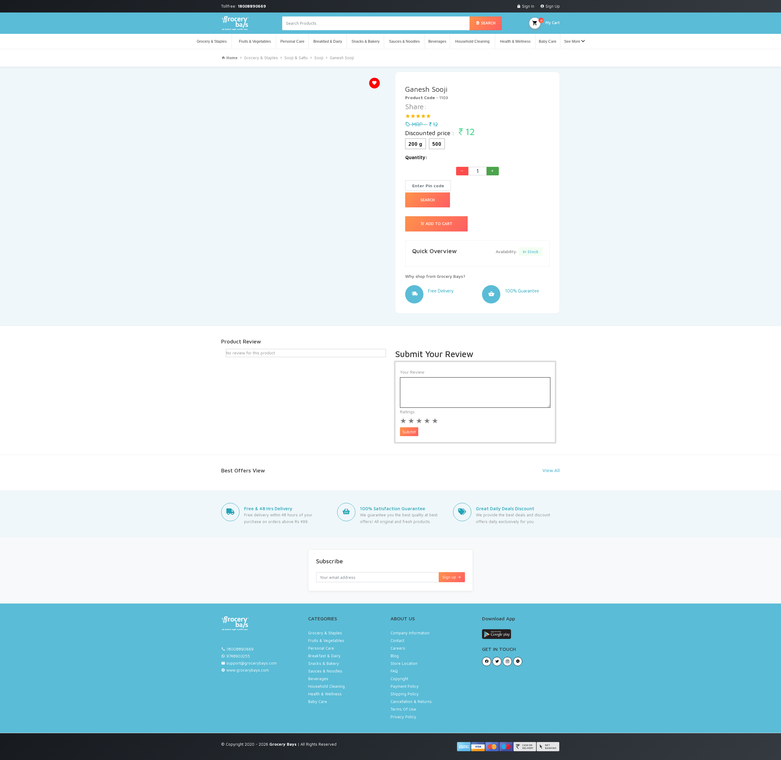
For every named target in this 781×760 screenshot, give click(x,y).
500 (436, 144)
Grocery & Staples (212, 41)
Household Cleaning (472, 41)
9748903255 (238, 656)
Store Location (403, 663)
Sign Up (552, 6)
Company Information (410, 632)
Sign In (527, 6)
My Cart (550, 21)
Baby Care (547, 41)
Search (487, 22)
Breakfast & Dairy (327, 41)
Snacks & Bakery (365, 41)
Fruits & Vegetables (254, 41)
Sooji (318, 57)
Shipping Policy (404, 693)
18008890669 (240, 649)
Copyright (399, 678)
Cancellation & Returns (411, 701)
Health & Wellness (515, 41)
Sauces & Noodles (404, 41)
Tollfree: (243, 6)
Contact (397, 640)
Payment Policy (404, 686)
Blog (394, 655)
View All (551, 470)
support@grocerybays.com (251, 663)
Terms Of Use (403, 709)
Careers (397, 648)
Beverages (437, 41)
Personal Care (292, 41)
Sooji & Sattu (296, 57)
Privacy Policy (403, 716)
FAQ (394, 671)
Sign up (449, 577)
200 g (415, 144)
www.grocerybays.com (247, 670)
